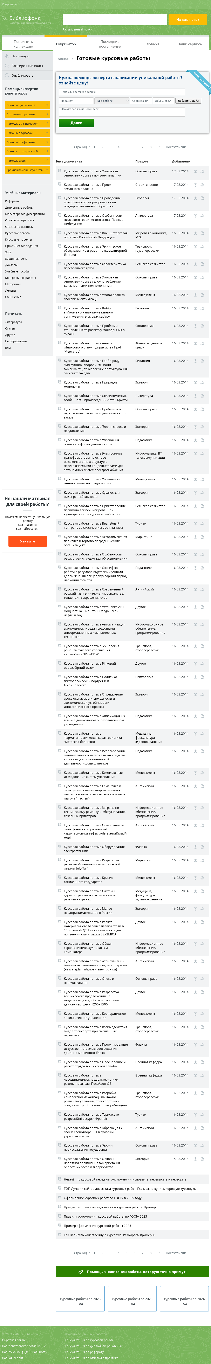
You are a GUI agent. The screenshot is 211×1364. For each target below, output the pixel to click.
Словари (151, 44)
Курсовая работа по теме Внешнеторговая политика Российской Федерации (96, 235)
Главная (62, 59)
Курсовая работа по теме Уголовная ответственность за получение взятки (92, 173)
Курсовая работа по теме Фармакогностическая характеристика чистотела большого (93, 737)
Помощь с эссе (16, 160)
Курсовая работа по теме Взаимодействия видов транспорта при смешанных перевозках (95, 1031)
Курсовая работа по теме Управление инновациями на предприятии (92, 481)
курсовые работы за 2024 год (184, 1301)
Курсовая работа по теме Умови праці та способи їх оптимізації (94, 297)
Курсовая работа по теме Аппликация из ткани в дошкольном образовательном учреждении (94, 720)
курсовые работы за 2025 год (132, 1301)
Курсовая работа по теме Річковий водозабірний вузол (90, 665)
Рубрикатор (66, 44)
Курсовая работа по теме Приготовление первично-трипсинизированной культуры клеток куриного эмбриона (95, 510)
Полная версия (12, 1358)
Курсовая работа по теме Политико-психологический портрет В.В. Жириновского (91, 681)
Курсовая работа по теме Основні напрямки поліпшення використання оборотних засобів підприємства (92, 1163)
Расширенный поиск (77, 29)
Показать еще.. (177, 147)
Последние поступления (110, 44)
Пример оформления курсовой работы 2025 (97, 1226)
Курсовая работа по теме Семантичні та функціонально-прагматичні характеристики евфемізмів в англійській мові (95, 831)
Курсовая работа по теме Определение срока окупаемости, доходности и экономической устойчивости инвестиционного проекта (93, 700)
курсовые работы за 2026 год (80, 1301)
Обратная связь (13, 1340)
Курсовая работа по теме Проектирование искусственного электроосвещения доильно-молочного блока (96, 1048)
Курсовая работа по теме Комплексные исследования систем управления (93, 774)
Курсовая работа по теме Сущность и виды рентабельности (92, 494)
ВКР (120, 1346)
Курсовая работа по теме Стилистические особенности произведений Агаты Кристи (96, 398)
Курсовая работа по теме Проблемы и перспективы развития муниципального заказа (94, 413)
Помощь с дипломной (21, 105)
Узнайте (27, 541)
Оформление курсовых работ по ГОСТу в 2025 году (103, 1198)
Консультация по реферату (84, 1352)
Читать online (202, 171)
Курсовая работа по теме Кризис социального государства (88, 879)
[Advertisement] (27, 422)
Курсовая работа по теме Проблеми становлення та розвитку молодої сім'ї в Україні (94, 330)
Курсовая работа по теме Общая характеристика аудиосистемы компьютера (88, 947)
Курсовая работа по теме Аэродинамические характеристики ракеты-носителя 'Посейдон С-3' (91, 1079)
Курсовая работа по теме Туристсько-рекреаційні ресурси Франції (92, 1116)
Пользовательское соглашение (24, 1346)
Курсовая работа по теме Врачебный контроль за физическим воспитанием (93, 525)
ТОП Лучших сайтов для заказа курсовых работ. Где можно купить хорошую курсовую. (130, 1188)
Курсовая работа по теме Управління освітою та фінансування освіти (92, 442)
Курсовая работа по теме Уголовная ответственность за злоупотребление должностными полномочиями (92, 281)
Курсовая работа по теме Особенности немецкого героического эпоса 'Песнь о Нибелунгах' (93, 219)
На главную (20, 56)
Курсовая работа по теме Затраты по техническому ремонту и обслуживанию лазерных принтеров (94, 811)
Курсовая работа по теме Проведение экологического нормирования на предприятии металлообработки (92, 202)
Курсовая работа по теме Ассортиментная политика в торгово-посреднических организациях (95, 541)
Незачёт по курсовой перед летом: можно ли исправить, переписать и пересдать (125, 1179)
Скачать (195, 171)
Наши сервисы (190, 44)
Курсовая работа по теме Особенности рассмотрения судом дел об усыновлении (96, 556)
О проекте (9, 4)
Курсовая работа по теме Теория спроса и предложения (95, 428)
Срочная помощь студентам (25, 170)
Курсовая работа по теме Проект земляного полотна (88, 186)
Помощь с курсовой (20, 133)
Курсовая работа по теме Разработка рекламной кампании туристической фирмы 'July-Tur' (92, 864)
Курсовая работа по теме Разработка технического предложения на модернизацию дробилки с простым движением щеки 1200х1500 (91, 998)
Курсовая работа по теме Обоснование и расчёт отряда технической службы (95, 1064)
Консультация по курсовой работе (89, 1340)
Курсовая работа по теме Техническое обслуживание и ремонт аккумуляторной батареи (95, 250)
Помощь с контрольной (22, 151)
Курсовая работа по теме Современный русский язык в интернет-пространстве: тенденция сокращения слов (94, 593)
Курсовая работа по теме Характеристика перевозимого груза (95, 266)
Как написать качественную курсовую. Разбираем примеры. (109, 1235)
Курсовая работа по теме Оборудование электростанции (94, 849)
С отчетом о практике (21, 114)
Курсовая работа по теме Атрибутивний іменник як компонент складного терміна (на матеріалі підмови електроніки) (95, 965)
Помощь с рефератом (21, 142)
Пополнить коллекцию (23, 44)
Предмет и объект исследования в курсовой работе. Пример (110, 1207)
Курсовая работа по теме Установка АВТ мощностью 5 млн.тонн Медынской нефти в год (94, 611)
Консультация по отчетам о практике (91, 1358)
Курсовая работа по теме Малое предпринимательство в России (88, 910)
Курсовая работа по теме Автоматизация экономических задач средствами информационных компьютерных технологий (94, 630)
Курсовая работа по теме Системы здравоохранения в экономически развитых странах (90, 895)
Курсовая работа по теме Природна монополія (90, 384)
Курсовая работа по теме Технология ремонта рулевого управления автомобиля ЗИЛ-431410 (91, 650)
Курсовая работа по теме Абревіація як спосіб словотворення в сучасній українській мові (93, 1132)
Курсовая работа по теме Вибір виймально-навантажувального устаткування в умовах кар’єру (88, 312)
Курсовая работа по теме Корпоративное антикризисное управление (95, 1015)
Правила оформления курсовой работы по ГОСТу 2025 (105, 1216)
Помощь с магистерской (22, 123)
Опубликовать (23, 75)
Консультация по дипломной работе (91, 1346)
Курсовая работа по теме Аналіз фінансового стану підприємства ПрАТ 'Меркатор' (92, 347)
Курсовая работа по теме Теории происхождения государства (88, 1147)
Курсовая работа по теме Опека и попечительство (89, 980)
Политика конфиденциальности (24, 1352)
